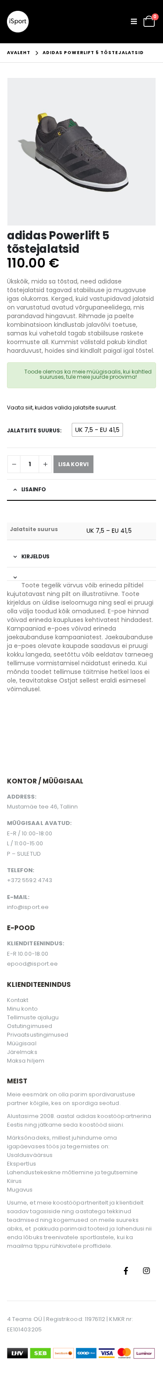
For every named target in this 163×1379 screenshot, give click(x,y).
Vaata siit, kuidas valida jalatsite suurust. (62, 407)
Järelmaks (22, 1052)
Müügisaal (22, 1043)
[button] (136, 21)
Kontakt (17, 1000)
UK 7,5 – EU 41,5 (109, 530)
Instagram (146, 1270)
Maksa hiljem (25, 1061)
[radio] (97, 429)
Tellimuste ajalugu (33, 1017)
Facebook (126, 1270)
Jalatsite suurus (33, 430)
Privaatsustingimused (37, 1035)
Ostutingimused (29, 1026)
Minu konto (22, 1009)
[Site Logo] (18, 21)
